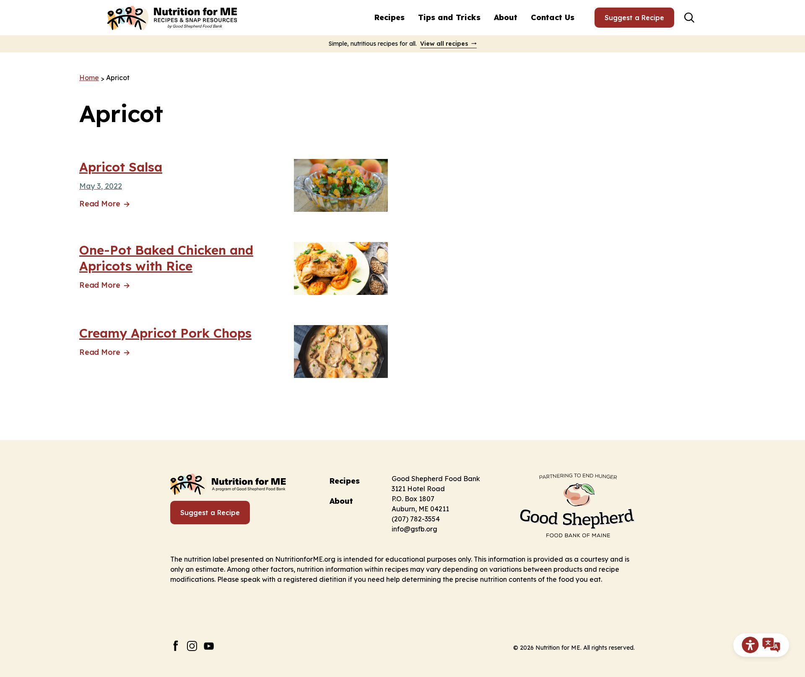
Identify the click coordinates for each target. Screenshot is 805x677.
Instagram (192, 646)
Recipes (389, 17)
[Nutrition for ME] (173, 17)
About (505, 17)
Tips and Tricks (449, 17)
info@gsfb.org (414, 529)
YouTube (209, 646)
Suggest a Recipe (634, 17)
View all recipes (444, 43)
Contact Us (552, 17)
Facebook (175, 646)
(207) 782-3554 (416, 519)
